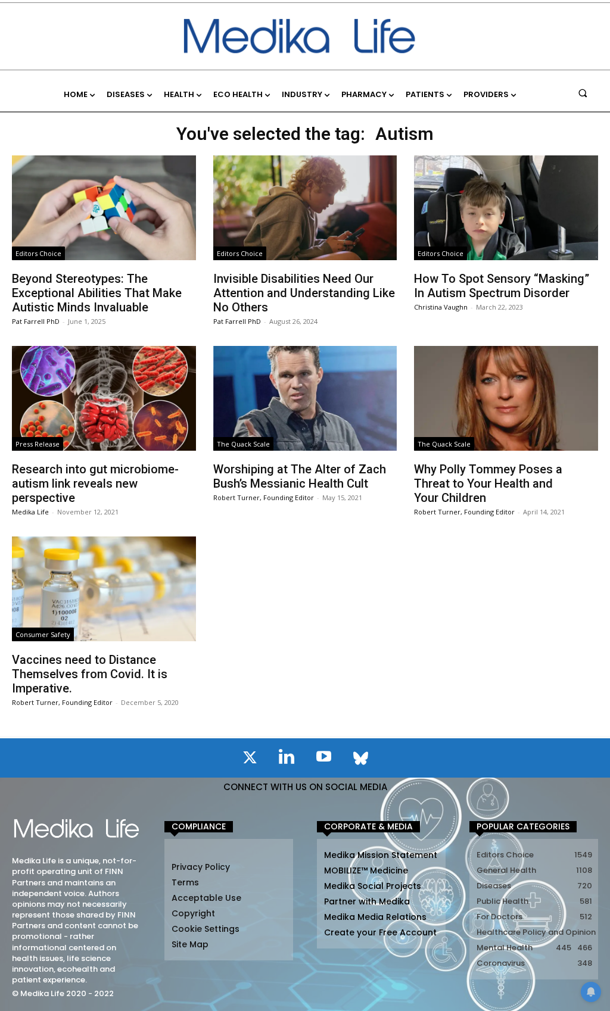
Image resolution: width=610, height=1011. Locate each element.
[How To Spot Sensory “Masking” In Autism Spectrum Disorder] (506, 207)
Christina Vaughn (441, 306)
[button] (583, 92)
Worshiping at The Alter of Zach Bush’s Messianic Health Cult (299, 476)
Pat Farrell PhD (36, 321)
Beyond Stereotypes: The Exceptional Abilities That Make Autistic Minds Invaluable (97, 293)
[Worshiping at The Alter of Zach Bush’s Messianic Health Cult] (305, 398)
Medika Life (30, 511)
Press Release (37, 443)
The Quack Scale (243, 443)
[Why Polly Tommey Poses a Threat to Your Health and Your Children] (506, 398)
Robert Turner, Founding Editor (263, 497)
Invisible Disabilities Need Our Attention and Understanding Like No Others (304, 293)
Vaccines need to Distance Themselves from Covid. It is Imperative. (89, 674)
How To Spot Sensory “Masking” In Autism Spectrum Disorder (501, 286)
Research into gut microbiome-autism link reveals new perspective (95, 483)
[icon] (249, 760)
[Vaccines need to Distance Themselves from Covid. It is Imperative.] (104, 588)
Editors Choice (38, 253)
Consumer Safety (42, 634)
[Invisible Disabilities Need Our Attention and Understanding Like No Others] (305, 207)
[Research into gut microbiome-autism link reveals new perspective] (104, 398)
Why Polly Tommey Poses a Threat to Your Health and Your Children (488, 483)
